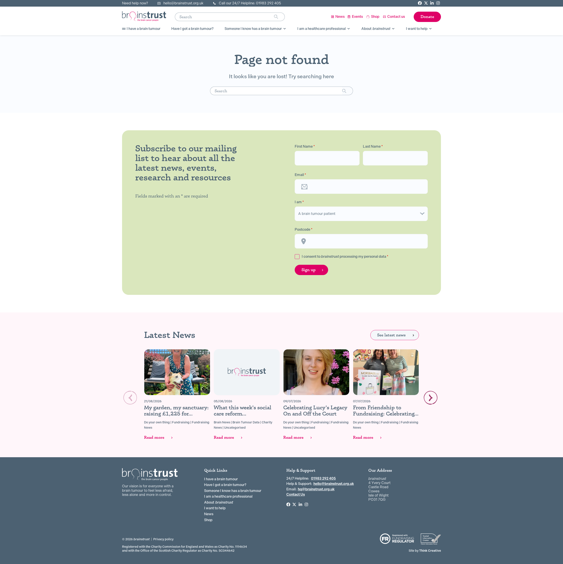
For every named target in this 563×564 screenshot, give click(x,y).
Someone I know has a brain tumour (232, 491)
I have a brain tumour (221, 479)
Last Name (373, 146)
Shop (208, 520)
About (218, 502)
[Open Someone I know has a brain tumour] (284, 29)
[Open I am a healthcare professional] (348, 29)
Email (300, 175)
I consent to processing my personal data (345, 256)
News (208, 514)
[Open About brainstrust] (393, 29)
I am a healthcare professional (228, 496)
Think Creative (425, 550)
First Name (305, 146)
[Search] (279, 17)
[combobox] (224, 17)
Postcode (304, 229)
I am (299, 202)
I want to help (215, 508)
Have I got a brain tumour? (225, 485)
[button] (430, 398)
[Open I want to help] (430, 29)
